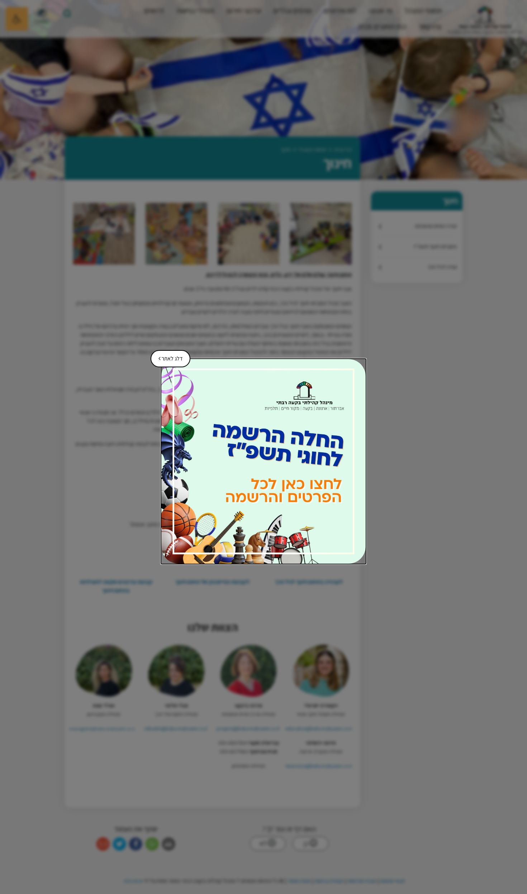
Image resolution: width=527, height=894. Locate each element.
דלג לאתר (167, 356)
